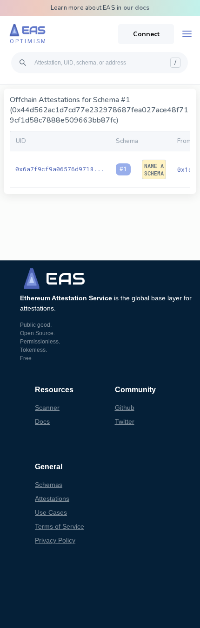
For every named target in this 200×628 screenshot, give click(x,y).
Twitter (124, 421)
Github (124, 407)
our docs (136, 8)
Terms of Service (59, 526)
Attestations (52, 498)
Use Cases (51, 512)
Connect (146, 34)
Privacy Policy (55, 540)
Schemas (48, 484)
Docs (42, 421)
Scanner (47, 407)
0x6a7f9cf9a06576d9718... (60, 169)
